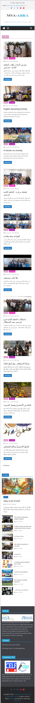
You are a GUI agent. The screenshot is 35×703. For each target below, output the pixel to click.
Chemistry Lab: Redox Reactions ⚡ (17, 5)
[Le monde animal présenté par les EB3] (7, 564)
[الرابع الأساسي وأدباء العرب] (7, 591)
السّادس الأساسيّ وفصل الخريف (17, 405)
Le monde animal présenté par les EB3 (22, 563)
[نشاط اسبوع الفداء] (7, 537)
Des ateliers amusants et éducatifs (21, 545)
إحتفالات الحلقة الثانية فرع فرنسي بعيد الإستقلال (15, 320)
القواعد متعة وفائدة (12, 236)
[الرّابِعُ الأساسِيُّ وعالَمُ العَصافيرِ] (17, 431)
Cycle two (12, 102)
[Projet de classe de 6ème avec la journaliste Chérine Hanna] (7, 528)
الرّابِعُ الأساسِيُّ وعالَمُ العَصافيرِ (16, 446)
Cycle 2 (5, 58)
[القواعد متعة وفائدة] (17, 221)
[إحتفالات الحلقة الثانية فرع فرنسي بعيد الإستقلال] (17, 304)
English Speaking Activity (15, 108)
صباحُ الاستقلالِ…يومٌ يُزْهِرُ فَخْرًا (16, 363)
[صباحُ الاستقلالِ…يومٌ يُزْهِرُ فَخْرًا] (17, 348)
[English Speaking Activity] (17, 93)
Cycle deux (12, 58)
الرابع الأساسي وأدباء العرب (21, 590)
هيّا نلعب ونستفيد (11, 277)
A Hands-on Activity (13, 150)
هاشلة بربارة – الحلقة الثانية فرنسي (15, 193)
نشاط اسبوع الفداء (19, 536)
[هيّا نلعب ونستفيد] (17, 262)
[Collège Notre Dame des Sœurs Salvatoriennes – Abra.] (4, 28)
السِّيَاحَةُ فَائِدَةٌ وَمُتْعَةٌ (11, 500)
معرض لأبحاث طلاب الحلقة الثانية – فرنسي (15, 66)
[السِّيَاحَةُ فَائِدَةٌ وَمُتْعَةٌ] (17, 486)
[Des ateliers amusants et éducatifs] (7, 546)
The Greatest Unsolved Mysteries (20, 581)
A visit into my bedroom (21, 572)
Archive (5, 497)
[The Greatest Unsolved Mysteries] (7, 582)
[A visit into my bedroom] (7, 573)
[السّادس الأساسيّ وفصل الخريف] (17, 390)
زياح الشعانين (17, 554)
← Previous (5, 465)
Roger (17, 61)
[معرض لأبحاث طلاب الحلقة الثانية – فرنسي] (17, 49)
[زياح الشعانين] (7, 555)
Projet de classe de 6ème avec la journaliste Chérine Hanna (22, 527)
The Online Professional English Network (21, 518)
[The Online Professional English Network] (7, 519)
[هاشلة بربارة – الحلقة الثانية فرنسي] (17, 176)
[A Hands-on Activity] (17, 135)
